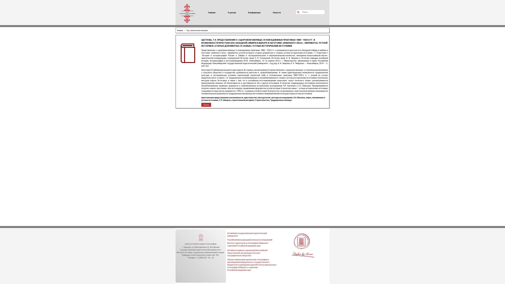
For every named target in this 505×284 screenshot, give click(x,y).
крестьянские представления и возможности (222, 98)
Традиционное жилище (281, 100)
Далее (206, 105)
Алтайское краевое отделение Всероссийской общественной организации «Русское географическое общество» (247, 253)
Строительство (262, 100)
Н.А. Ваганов (299, 98)
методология (264, 98)
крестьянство (250, 98)
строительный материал (242, 100)
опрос (308, 98)
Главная (180, 30)
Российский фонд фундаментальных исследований (249, 240)
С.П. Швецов (224, 100)
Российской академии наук (239, 270)
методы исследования (281, 98)
